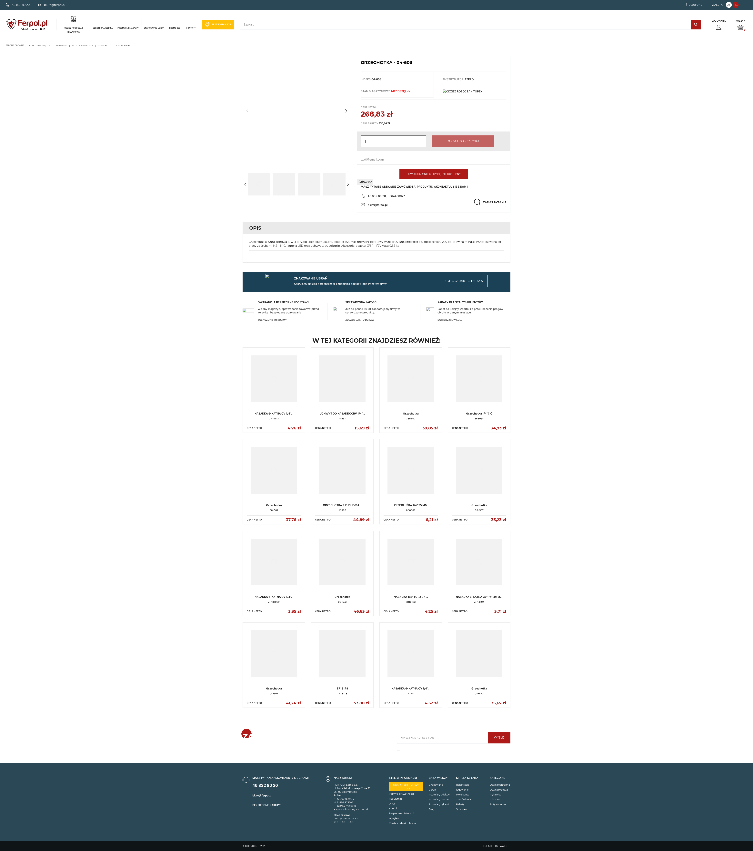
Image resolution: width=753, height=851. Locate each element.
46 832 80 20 (265, 785)
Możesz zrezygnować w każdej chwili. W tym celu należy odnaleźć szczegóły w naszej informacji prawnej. (451, 750)
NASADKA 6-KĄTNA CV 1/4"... (274, 413)
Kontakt (393, 808)
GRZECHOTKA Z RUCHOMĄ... (342, 505)
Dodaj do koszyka (463, 141)
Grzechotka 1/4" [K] (479, 413)
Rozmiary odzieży (439, 794)
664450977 (397, 196)
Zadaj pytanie (494, 202)
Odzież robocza (499, 789)
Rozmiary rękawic (439, 804)
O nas (392, 803)
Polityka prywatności (401, 793)
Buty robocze (498, 804)
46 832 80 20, (377, 196)
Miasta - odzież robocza (402, 823)
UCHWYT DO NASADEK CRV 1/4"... (342, 413)
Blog (431, 809)
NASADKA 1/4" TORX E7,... (411, 596)
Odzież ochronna (500, 784)
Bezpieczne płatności (401, 813)
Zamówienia (463, 799)
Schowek (461, 809)
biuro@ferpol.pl (377, 204)
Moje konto (462, 794)
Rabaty (460, 804)
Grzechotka (411, 413)
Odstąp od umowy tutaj (406, 786)
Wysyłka (394, 818)
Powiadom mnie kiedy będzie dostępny (434, 174)
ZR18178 (342, 688)
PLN (736, 5)
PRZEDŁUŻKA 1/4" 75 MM (410, 505)
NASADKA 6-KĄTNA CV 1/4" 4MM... (479, 596)
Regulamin (395, 798)
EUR (729, 5)
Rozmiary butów (439, 799)
